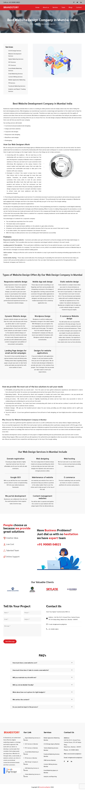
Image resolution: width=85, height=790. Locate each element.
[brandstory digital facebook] (64, 761)
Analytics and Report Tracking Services (17, 90)
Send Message (10, 641)
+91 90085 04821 (14, 2)
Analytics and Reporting (50, 776)
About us (46, 7)
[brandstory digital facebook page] (73, 2)
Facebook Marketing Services (16, 86)
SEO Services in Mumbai (31, 744)
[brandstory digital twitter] (67, 761)
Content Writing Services (15, 77)
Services (55, 7)
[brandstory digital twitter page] (77, 2)
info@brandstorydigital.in (75, 757)
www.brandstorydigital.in (74, 754)
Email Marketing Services (15, 73)
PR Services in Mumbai (31, 758)
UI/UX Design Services (14, 50)
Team (63, 7)
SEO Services (12, 62)
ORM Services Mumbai (50, 760)
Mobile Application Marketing (16, 80)
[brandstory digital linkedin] (71, 761)
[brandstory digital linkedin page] (81, 2)
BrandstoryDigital (45, 787)
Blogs (70, 7)
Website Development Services (14, 55)
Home (37, 7)
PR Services (11, 83)
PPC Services (12, 65)
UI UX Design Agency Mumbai (51, 744)
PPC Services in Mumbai (31, 748)
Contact (79, 7)
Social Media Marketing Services (15, 69)
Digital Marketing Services (15, 59)
